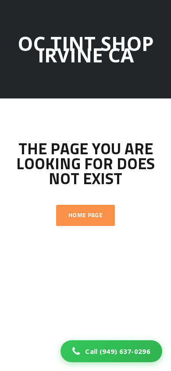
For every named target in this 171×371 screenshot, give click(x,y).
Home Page (85, 215)
